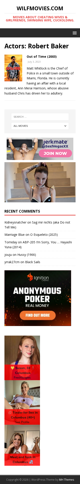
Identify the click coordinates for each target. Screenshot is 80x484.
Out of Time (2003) (42, 56)
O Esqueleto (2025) (44, 234)
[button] (74, 32)
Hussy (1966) (26, 254)
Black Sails (32, 262)
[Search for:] (40, 117)
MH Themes (66, 480)
